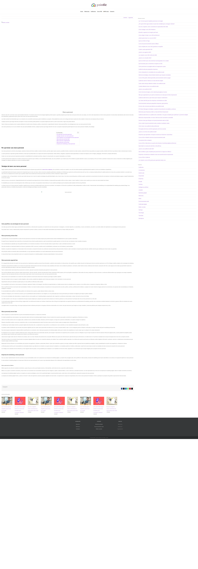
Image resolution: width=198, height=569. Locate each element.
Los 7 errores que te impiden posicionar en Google (13, 418)
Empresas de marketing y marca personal (66, 143)
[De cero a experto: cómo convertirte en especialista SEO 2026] (112, 397)
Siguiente (130, 17)
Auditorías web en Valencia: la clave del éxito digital (151, 80)
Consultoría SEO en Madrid (145, 140)
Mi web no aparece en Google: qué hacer (148, 32)
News (140, 198)
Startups (141, 210)
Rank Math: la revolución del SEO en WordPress (150, 146)
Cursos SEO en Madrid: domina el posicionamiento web (152, 137)
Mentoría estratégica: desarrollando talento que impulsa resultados (155, 75)
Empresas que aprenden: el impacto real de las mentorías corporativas (155, 134)
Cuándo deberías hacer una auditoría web (149, 86)
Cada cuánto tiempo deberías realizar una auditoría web (152, 83)
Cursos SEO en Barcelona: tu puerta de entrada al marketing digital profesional (157, 143)
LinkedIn (141, 190)
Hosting (140, 184)
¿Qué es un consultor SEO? (145, 58)
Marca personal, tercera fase (63, 142)
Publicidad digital (143, 204)
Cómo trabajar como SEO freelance (147, 29)
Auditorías (141, 167)
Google (140, 181)
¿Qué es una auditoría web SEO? (146, 148)
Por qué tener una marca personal (64, 134)
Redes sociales (142, 207)
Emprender (141, 175)
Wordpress (141, 218)
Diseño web (141, 173)
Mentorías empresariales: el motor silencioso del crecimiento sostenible (156, 117)
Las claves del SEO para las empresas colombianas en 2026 (153, 100)
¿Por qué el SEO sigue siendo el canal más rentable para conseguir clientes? (64, 418)
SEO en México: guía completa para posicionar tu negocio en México (155, 151)
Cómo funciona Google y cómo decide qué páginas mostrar (153, 92)
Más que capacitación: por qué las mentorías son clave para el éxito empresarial (158, 95)
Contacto (78, 434)
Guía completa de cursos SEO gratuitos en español (151, 46)
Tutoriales (141, 215)
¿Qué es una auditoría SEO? (145, 89)
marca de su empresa (47, 169)
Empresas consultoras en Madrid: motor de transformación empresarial (156, 154)
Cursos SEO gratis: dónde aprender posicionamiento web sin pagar (155, 77)
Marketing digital (143, 193)
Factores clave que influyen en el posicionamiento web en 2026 (154, 120)
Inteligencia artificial (143, 187)
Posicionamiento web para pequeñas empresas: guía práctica (153, 103)
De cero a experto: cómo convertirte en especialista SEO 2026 (105, 418)
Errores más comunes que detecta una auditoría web (151, 106)
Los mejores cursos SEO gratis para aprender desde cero (152, 160)
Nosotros (78, 430)
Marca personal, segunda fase (63, 140)
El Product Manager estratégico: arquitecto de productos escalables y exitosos (157, 109)
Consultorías (142, 170)
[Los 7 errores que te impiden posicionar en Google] (23, 397)
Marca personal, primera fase (63, 139)
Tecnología (141, 212)
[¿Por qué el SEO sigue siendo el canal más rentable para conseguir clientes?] (68, 397)
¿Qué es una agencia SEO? (145, 52)
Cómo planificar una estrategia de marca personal (68, 137)
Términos (78, 432)
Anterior (125, 17)
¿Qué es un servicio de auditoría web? (148, 131)
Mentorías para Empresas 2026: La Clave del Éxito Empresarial (153, 112)
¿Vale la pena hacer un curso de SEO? (147, 38)
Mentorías (141, 195)
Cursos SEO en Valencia (144, 157)
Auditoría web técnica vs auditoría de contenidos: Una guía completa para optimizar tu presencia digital (163, 114)
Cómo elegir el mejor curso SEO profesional (149, 35)
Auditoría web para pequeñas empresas (148, 69)
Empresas (141, 178)
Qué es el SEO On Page (144, 41)
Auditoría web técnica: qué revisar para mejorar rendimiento (153, 97)
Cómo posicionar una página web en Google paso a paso (152, 66)
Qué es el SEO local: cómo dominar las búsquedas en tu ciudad (154, 60)
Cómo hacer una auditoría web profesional (149, 126)
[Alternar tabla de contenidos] (77, 132)
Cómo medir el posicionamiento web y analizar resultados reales (154, 123)
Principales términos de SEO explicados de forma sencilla (152, 129)
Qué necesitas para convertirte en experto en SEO (150, 63)
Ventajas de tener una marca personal (65, 136)
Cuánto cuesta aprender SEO (145, 49)
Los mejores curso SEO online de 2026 (148, 55)
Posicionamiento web (144, 201)
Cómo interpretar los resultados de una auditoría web (151, 72)
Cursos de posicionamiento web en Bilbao (149, 43)
